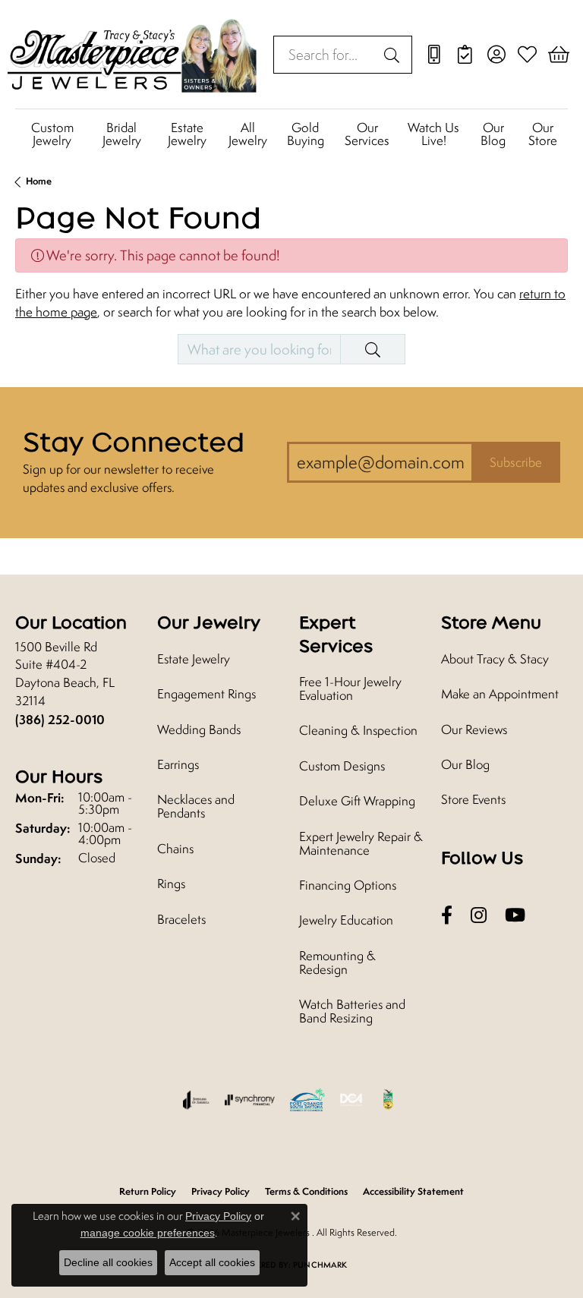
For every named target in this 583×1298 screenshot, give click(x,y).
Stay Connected (133, 442)
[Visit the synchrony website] (250, 1099)
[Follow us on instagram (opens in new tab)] (479, 915)
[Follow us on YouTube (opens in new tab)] (515, 915)
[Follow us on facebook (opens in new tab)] (446, 915)
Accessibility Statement (413, 1191)
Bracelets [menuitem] (181, 919)
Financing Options (347, 885)
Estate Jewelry (187, 134)
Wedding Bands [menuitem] (199, 729)
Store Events (473, 799)
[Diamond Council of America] (351, 1099)
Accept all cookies (212, 1262)
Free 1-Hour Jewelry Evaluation (350, 688)
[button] (496, 54)
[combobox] (325, 54)
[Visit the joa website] (196, 1099)
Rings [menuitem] (171, 883)
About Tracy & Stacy (495, 659)
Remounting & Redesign (337, 962)
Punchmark (320, 1264)
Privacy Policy (218, 1216)
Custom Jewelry (52, 134)
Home (39, 181)
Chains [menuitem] (175, 848)
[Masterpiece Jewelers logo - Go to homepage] (133, 54)
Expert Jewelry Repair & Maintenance (361, 843)
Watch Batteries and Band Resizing (352, 1011)
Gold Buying (305, 134)
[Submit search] (394, 54)
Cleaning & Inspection (358, 730)
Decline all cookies (108, 1262)
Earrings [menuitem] (178, 764)
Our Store (542, 134)
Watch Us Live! (433, 134)
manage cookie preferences (147, 1233)
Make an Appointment (500, 693)
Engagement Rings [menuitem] (206, 693)
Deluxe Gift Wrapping (357, 800)
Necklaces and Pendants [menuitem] (196, 806)
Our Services (367, 134)
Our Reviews (474, 729)
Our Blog (493, 134)
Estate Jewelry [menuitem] (193, 659)
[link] (433, 54)
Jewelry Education (346, 920)
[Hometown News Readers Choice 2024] (388, 1099)
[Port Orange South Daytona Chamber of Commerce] (307, 1099)
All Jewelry (247, 134)
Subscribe (516, 462)
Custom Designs (342, 766)
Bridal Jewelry (121, 134)
